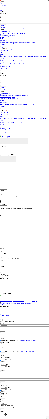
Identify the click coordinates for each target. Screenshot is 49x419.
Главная (1, 132)
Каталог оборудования (5, 132)
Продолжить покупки (3, 398)
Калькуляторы (9, 132)
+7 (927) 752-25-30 (7, 315)
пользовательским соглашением (32, 340)
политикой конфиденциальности (24, 340)
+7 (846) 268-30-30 (2, 74)
